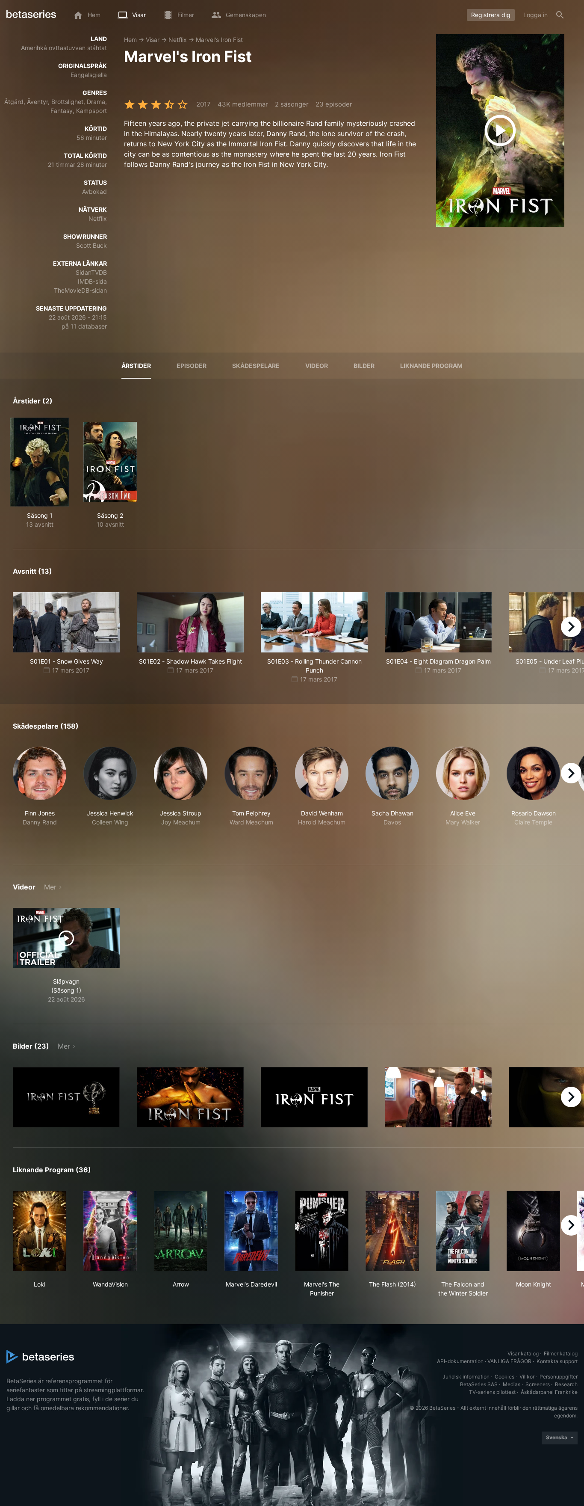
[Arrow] (180, 1231)
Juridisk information (466, 1376)
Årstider (136, 365)
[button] (39, 796)
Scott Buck (91, 245)
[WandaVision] (110, 1231)
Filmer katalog (561, 1353)
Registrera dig (490, 14)
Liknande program (431, 365)
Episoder (191, 365)
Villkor (526, 1376)
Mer (50, 887)
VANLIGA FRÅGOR (509, 1361)
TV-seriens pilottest (492, 1392)
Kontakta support (557, 1361)
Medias (511, 1384)
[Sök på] (560, 15)
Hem (130, 39)
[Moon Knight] (533, 1231)
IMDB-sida (92, 281)
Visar (152, 39)
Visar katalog (523, 1353)
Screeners (537, 1384)
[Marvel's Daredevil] (251, 1231)
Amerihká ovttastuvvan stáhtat (64, 47)
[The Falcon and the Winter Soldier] (463, 1231)
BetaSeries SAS (479, 1384)
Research (566, 1384)
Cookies (504, 1376)
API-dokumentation (460, 1361)
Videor (316, 365)
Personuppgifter (559, 1376)
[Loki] (39, 1231)
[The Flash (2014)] (392, 1231)
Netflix (177, 39)
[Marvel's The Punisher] (321, 1231)
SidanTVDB (91, 272)
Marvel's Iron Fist (219, 39)
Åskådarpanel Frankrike (549, 1392)
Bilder (364, 365)
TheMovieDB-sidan (80, 290)
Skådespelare (256, 365)
